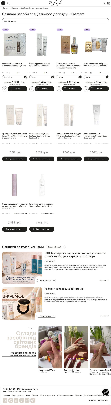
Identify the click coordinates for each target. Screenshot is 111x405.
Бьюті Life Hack (50, 261)
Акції (14, 395)
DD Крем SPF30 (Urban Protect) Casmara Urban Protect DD (39, 136)
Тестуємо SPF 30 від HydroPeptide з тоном (72, 371)
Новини (35, 395)
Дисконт (21, 395)
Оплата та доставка (47, 395)
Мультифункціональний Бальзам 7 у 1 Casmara (39, 65)
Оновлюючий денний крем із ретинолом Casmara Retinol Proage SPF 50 (14, 206)
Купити (17, 89)
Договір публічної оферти (94, 395)
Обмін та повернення (65, 395)
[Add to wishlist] (4, 88)
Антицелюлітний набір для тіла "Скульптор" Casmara (95, 65)
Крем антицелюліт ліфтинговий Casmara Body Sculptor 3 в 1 (95, 136)
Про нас (79, 395)
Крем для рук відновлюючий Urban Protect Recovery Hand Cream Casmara (14, 136)
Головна (6, 8)
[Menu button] (3, 3)
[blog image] (22, 268)
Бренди (7, 395)
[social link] (5, 400)
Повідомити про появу (14, 159)
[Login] (104, 3)
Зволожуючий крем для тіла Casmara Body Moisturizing (41, 205)
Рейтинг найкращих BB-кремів (63, 288)
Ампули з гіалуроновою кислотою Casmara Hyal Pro (14, 65)
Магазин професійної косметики (17, 391)
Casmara (15, 8)
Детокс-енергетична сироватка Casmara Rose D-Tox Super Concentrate (68, 66)
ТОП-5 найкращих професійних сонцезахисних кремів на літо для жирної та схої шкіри (74, 254)
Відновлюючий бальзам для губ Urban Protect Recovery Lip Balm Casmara (69, 136)
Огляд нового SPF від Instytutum (46, 371)
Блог (28, 395)
